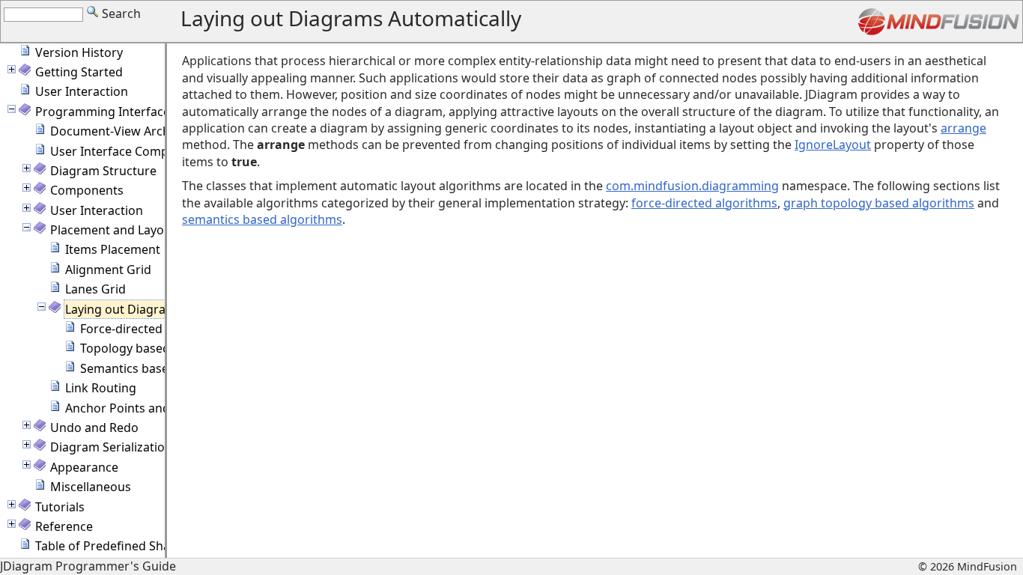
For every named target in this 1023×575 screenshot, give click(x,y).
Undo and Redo (94, 427)
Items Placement (112, 249)
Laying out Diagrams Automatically (164, 309)
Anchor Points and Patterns (143, 408)
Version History (79, 52)
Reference (64, 526)
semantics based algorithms (262, 219)
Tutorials (60, 507)
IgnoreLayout (833, 144)
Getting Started (79, 72)
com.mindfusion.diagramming (692, 185)
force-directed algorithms (704, 203)
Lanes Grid (95, 289)
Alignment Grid (108, 269)
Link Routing (100, 388)
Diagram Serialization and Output (145, 447)
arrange (963, 128)
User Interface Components (129, 151)
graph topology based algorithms (878, 203)
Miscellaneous (90, 486)
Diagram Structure (103, 170)
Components (87, 190)
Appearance (84, 467)
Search (120, 13)
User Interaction (81, 91)
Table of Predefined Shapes (112, 546)
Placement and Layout (113, 230)
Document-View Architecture (132, 131)
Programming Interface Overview (130, 111)
